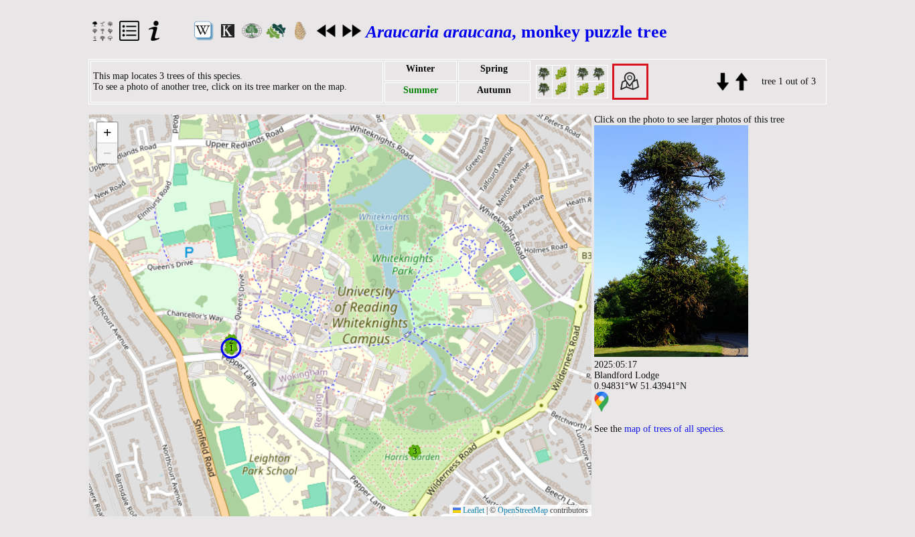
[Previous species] (326, 35)
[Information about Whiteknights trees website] (154, 38)
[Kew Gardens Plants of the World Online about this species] (227, 34)
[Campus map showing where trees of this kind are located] (630, 81)
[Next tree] (722, 81)
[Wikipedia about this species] (204, 38)
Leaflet (472, 510)
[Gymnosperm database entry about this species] (300, 38)
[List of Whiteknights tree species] (129, 38)
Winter (420, 69)
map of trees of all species (673, 429)
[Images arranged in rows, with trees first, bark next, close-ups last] (591, 81)
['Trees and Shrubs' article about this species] (252, 35)
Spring (494, 69)
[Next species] (352, 35)
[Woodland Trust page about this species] (276, 36)
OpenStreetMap (523, 510)
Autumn (494, 90)
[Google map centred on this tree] (601, 409)
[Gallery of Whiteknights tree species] (102, 38)
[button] (231, 348)
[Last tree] (740, 81)
